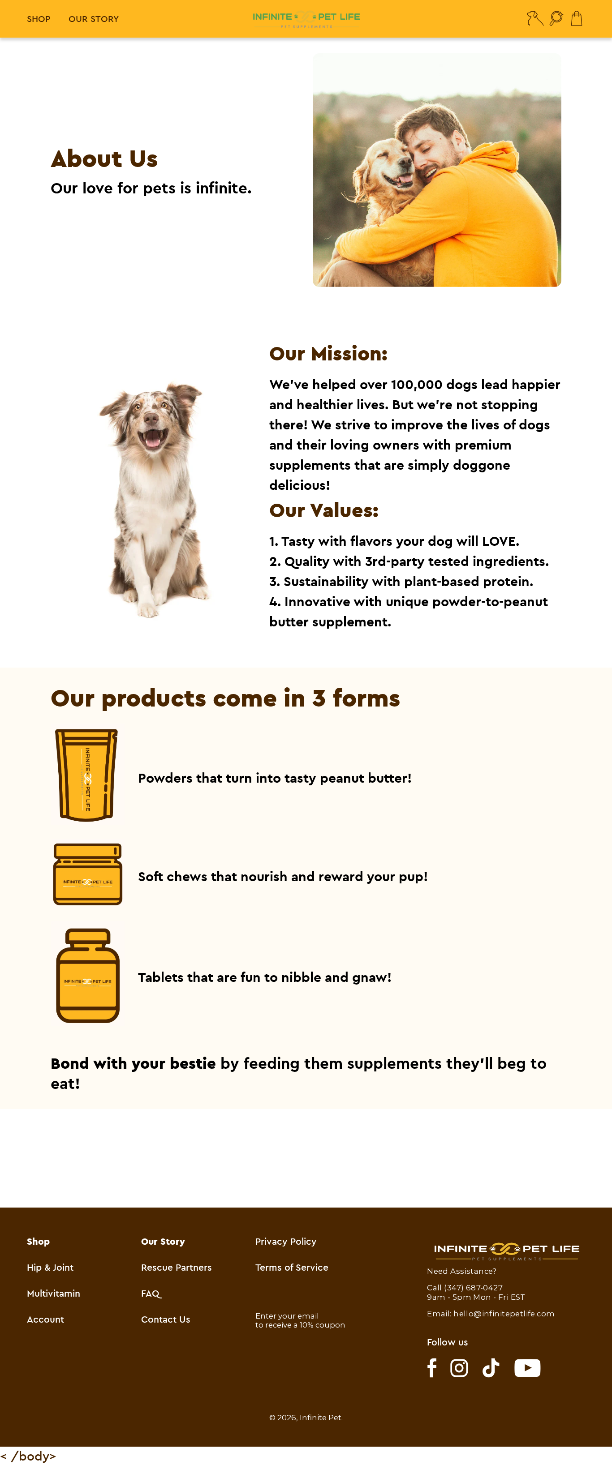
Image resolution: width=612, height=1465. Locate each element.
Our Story (94, 18)
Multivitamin (53, 1293)
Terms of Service (291, 1267)
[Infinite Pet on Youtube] (527, 1368)
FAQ (150, 1293)
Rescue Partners (176, 1267)
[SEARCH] (557, 19)
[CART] (577, 19)
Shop (39, 18)
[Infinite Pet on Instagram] (459, 1368)
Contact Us (165, 1319)
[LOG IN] (535, 19)
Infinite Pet (320, 1417)
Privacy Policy (286, 1241)
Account (45, 1319)
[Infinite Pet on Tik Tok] (491, 1368)
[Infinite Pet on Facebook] (432, 1368)
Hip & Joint (50, 1267)
